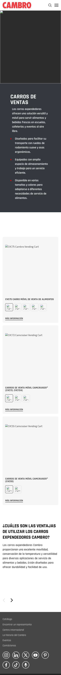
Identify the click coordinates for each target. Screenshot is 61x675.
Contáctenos (9, 645)
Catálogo (7, 619)
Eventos (7, 640)
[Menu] (56, 5)
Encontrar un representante (17, 624)
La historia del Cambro (14, 635)
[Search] (50, 5)
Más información (14, 318)
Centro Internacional (13, 630)
